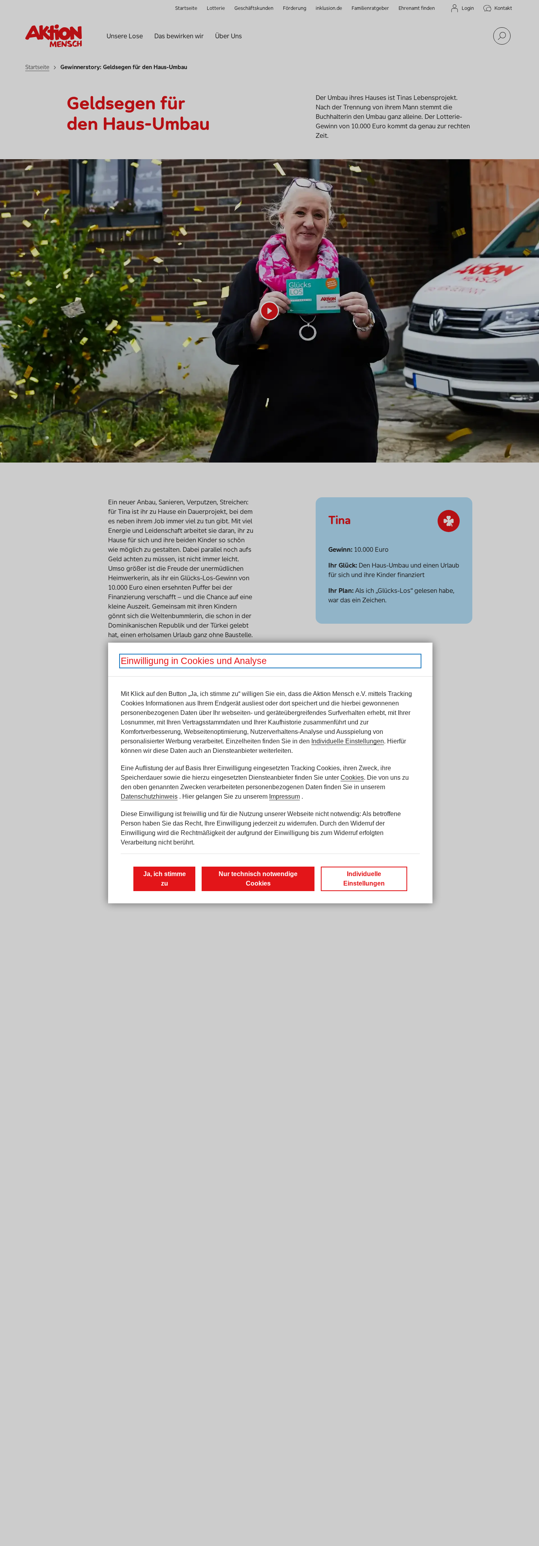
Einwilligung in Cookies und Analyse (194, 661)
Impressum (284, 796)
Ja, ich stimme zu (164, 879)
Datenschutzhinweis (149, 796)
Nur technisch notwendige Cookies (258, 879)
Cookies (352, 777)
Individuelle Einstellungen (347, 741)
